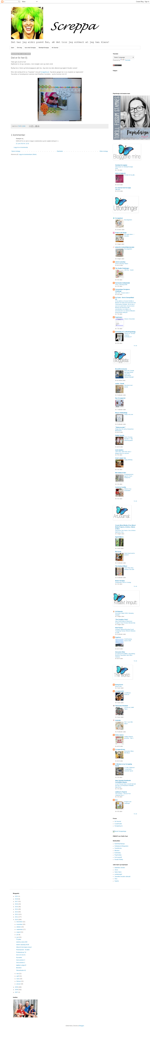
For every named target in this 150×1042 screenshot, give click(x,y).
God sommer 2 (20, 962)
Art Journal (55, 47)
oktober (18, 927)
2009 (16, 987)
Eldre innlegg (104, 151)
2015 (16, 906)
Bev (116, 800)
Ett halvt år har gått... (129, 175)
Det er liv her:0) (20, 955)
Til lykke (18, 939)
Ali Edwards (119, 611)
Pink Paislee (119, 627)
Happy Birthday (128, 459)
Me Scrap (118, 551)
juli (17, 934)
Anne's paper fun (120, 458)
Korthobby (118, 853)
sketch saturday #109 (22, 944)
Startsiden (60, 151)
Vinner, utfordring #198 (121, 284)
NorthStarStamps (120, 844)
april (17, 976)
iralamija (118, 720)
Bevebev (19, 968)
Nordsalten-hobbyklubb (122, 283)
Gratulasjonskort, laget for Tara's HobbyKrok (129, 476)
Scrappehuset (44, 72)
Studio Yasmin (119, 435)
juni (17, 937)
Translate (127, 60)
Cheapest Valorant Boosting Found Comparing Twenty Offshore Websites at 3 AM (125, 631)
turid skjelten (119, 450)
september (19, 929)
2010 (16, 919)
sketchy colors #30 (21, 942)
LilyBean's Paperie (121, 792)
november (19, 924)
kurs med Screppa (30, 47)
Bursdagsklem (128, 219)
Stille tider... (118, 189)
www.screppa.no (120, 173)
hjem (12, 47)
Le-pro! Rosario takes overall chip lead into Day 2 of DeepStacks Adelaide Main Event (125, 785)
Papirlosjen (118, 317)
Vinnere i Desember (129, 319)
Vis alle (135, 345)
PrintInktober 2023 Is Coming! (123, 582)
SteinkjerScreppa (44, 47)
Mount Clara (118, 686)
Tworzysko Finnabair (121, 705)
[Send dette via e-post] (30, 126)
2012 (16, 914)
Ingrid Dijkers (119, 537)
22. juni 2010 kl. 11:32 (22, 143)
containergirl (118, 874)
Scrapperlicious (120, 749)
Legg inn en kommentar (21, 147)
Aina (116, 879)
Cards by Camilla (120, 487)
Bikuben (117, 850)
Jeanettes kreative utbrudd (122, 876)
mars (18, 979)
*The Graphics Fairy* (121, 619)
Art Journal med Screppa (123, 188)
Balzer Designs (120, 581)
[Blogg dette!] (32, 126)
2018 (16, 899)
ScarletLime (118, 848)
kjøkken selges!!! (21, 965)
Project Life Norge (121, 232)
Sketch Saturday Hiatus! (121, 263)
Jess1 (116, 870)
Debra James (119, 735)
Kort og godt (118, 857)
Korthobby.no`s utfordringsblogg (125, 332)
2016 (16, 904)
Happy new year (128, 414)
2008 (16, 989)
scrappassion (119, 691)
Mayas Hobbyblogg (121, 413)
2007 (16, 992)
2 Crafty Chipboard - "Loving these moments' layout (129, 769)
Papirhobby (118, 855)
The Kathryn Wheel (121, 566)
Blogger (81, 1025)
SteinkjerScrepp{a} (121, 165)
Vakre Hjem (118, 872)
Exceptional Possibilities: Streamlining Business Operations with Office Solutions (125, 655)
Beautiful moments (121, 369)
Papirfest (118, 637)
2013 (16, 912)
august (18, 932)
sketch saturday (120, 262)
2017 (16, 901)
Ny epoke (19, 957)
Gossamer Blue (120, 652)
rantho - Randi (119, 383)
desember (19, 922)
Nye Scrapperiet (120, 398)
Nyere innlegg (16, 151)
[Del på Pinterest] (38, 126)
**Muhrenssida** (120, 427)
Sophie (117, 881)
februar (18, 981)
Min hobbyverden (120, 472)
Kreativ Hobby (119, 859)
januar (18, 984)
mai (17, 973)
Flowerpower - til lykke (23, 949)
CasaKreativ (118, 824)
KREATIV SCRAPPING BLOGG (124, 247)
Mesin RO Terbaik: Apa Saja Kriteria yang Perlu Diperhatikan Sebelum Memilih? (129, 374)
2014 (16, 909)
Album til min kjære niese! (24, 947)
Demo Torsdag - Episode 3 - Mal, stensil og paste (128, 438)
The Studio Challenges (122, 268)
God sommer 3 (20, 960)
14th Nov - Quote (129, 270)
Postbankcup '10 (21, 952)
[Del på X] (34, 126)
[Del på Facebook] (36, 126)
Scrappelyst (119, 218)
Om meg (19, 47)
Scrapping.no (119, 826)
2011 (16, 917)
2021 (16, 896)
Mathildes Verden (120, 867)
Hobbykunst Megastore (121, 846)
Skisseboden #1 (21, 970)
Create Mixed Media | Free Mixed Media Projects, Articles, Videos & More (125, 527)
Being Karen (119, 684)
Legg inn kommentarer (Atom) (27, 154)
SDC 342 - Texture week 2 (122, 293)
